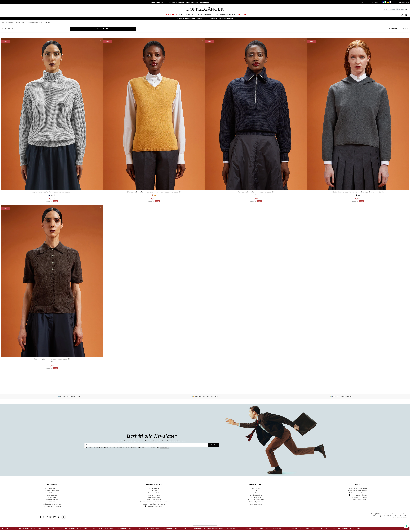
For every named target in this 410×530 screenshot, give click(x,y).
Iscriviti (196, 263)
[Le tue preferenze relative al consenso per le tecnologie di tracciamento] (406, 526)
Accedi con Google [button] (185, 283)
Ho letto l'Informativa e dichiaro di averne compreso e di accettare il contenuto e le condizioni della (184, 269)
